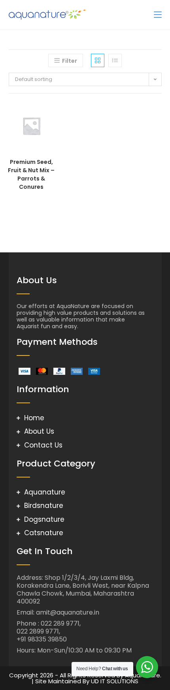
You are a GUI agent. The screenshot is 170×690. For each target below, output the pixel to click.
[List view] (115, 60)
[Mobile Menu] (158, 14)
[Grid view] (97, 60)
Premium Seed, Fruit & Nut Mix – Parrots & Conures (31, 174)
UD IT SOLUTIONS (114, 681)
